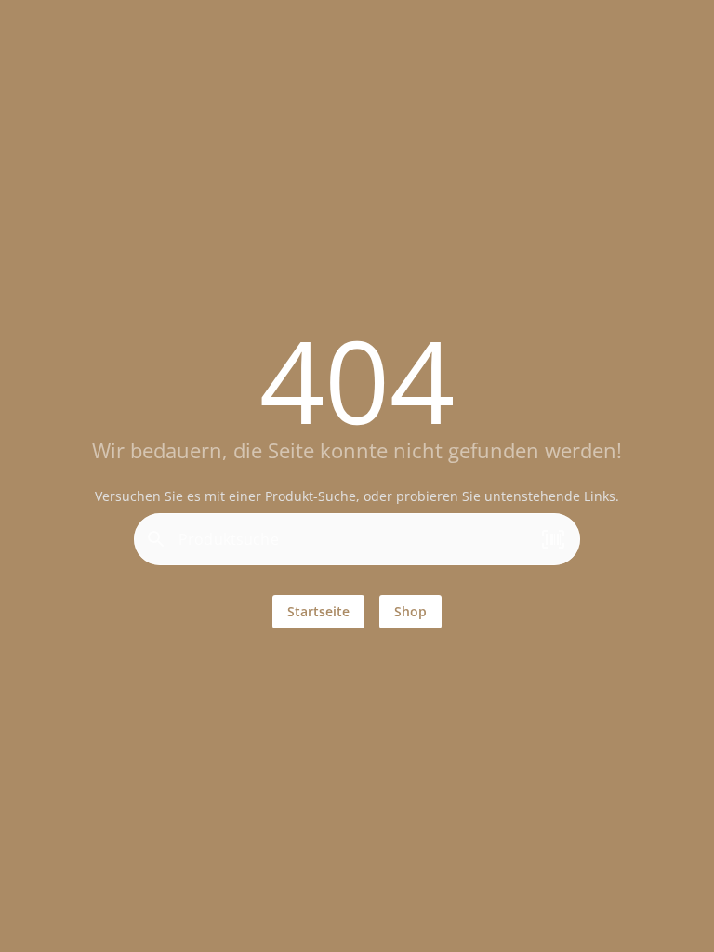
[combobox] (352, 547)
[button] (553, 539)
